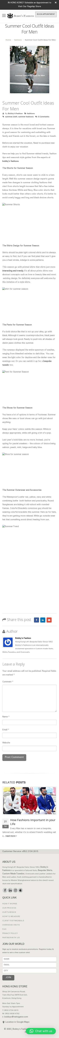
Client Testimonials (13, 921)
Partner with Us (11, 938)
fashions (31, 114)
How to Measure (11, 916)
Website (6, 743)
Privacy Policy (10, 933)
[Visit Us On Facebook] (5, 890)
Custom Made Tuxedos (13, 874)
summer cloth (11, 117)
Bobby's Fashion (15, 114)
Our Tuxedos (9, 912)
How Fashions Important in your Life (32, 822)
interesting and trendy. (13, 271)
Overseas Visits (11, 925)
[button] (41, 1031)
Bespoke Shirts (45, 871)
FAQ (4, 929)
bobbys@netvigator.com (16, 1017)
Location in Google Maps (17, 1022)
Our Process (9, 908)
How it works (9, 904)
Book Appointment (46, 14)
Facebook (36, 620)
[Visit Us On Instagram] (15, 890)
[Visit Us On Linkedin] (10, 890)
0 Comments (43, 117)
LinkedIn (42, 620)
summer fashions (26, 117)
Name (5, 717)
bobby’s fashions (10, 161)
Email (49, 620)
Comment (7, 682)
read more (11, 836)
